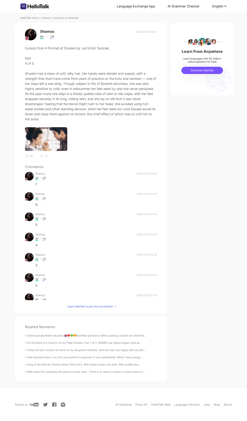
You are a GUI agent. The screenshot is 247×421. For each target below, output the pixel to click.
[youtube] (34, 404)
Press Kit (141, 404)
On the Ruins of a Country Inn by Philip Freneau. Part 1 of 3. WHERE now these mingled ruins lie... (84, 342)
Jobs (207, 404)
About (228, 404)
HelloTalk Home (29, 17)
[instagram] (63, 405)
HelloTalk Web (161, 404)
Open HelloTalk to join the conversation (90, 306)
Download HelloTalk (202, 70)
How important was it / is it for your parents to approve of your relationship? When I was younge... (84, 357)
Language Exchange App (136, 6)
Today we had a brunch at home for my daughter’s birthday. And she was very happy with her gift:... (86, 350)
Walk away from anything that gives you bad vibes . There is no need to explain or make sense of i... (86, 371)
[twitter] (45, 405)
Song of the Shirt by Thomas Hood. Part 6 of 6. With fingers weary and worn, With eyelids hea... (83, 364)
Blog (217, 404)
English (217, 6)
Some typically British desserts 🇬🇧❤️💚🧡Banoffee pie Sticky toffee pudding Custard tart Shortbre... (86, 335)
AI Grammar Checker (184, 6)
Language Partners (187, 404)
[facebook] (54, 405)
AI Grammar (124, 404)
